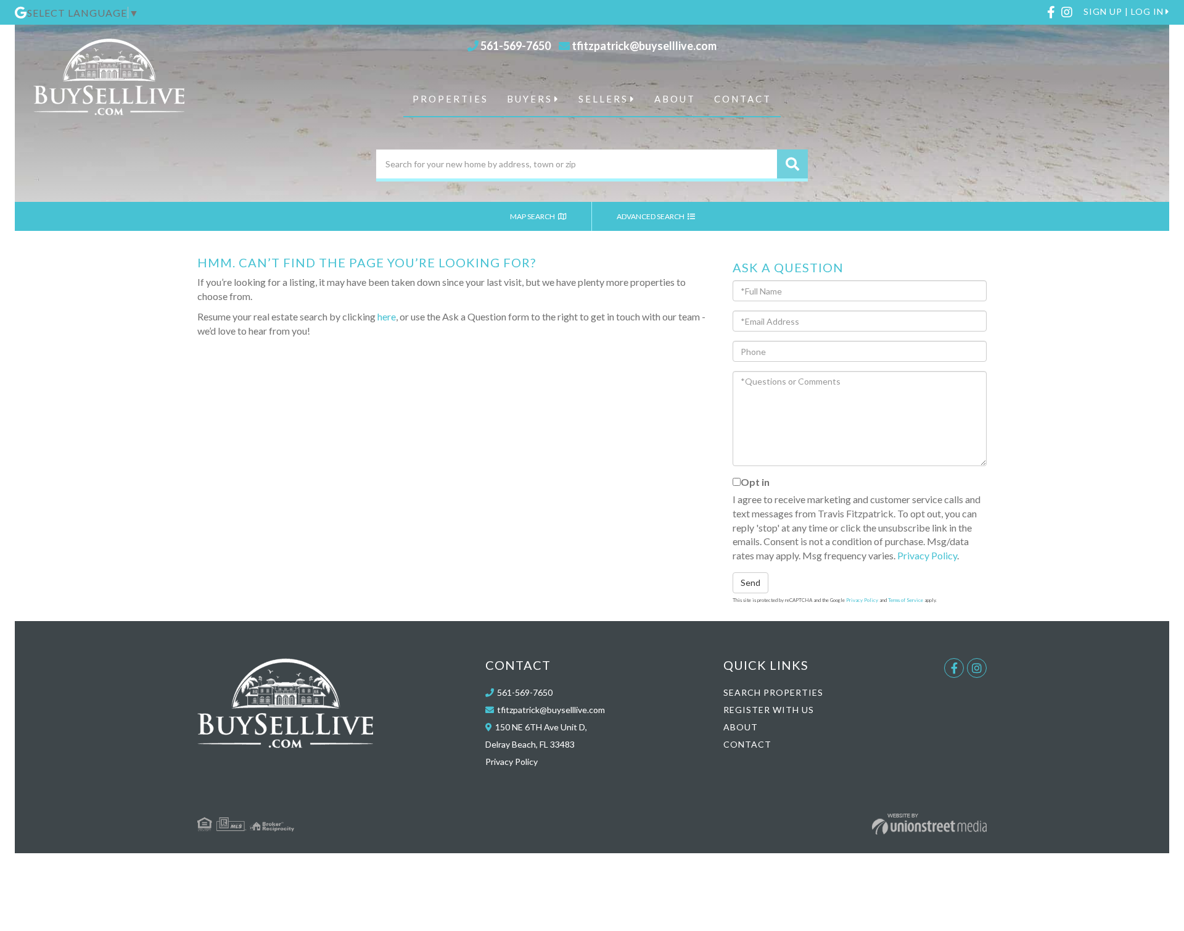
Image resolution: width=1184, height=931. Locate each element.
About (740, 727)
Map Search (533, 216)
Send (750, 582)
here (386, 316)
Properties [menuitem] (450, 98)
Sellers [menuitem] (603, 98)
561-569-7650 (515, 45)
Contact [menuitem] (742, 98)
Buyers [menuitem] (530, 98)
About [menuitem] (675, 98)
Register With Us (768, 709)
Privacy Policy (927, 555)
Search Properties (773, 692)
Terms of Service (905, 600)
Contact (747, 744)
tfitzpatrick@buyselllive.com (644, 45)
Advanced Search (651, 216)
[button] (792, 163)
